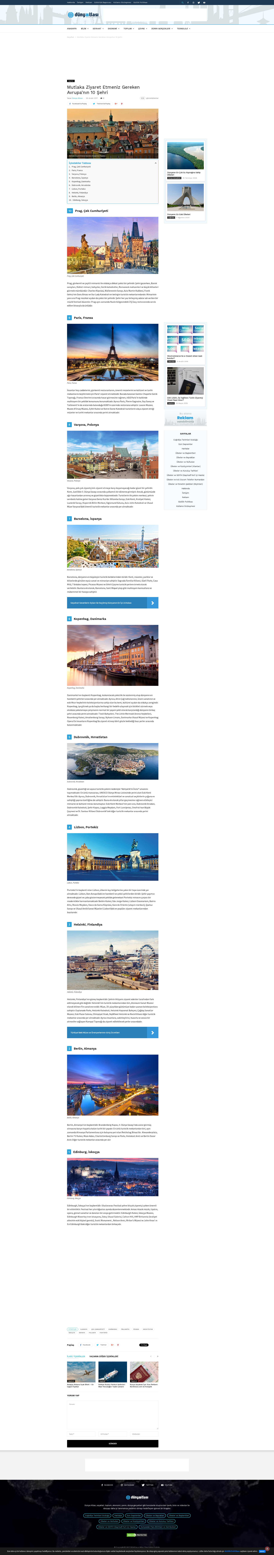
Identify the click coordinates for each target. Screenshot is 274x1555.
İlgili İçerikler (76, 1356)
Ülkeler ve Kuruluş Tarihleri (185, 471)
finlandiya (125, 1329)
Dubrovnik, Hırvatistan (81, 185)
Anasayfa (72, 29)
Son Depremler (186, 444)
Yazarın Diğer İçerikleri (103, 1356)
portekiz (103, 1332)
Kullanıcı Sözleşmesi (122, 2)
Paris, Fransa (77, 170)
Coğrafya (171, 217)
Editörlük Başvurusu (102, 2)
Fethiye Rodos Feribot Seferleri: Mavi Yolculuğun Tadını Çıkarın (111, 1386)
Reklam (89, 2)
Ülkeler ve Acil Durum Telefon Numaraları (185, 480)
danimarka (112, 1329)
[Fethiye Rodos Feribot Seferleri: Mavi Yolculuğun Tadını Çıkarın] (112, 1372)
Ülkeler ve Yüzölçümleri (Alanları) (186, 466)
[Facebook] (188, 2)
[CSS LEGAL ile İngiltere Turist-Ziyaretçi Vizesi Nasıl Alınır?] (185, 381)
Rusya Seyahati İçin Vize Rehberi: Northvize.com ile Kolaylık (144, 1386)
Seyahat (97, 29)
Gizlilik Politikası (140, 2)
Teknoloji (182, 29)
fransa (136, 1329)
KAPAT (262, 1551)
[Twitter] (199, 2)
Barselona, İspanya (80, 177)
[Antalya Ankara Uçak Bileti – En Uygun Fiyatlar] (81, 1372)
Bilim (83, 29)
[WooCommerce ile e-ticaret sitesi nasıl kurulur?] (185, 339)
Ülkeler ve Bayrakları (185, 457)
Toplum (128, 29)
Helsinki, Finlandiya (80, 192)
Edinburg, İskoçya (80, 200)
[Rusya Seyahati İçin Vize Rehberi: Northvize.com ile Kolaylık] (144, 1372)
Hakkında (71, 2)
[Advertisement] (155, 14)
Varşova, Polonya (79, 174)
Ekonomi (112, 29)
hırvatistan (148, 1329)
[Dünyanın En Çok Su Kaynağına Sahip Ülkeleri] (185, 155)
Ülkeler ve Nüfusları (186, 462)
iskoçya (72, 1332)
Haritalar (185, 449)
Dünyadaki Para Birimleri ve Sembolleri (158, 1527)
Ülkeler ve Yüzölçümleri (133, 1521)
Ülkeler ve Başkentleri (186, 453)
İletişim (80, 2)
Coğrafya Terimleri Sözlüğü (185, 440)
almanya (83, 1329)
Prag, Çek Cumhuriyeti (81, 166)
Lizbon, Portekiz (79, 189)
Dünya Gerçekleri (160, 29)
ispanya (82, 1332)
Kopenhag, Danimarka (81, 181)
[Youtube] (204, 2)
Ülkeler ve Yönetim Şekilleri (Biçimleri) (185, 484)
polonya (92, 1332)
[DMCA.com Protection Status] (137, 1536)
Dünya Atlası (77, 98)
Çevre (141, 29)
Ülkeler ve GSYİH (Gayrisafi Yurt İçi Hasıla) (185, 475)
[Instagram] (193, 2)
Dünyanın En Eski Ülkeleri (178, 214)
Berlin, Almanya (78, 196)
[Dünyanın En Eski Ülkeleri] (185, 197)
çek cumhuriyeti (98, 1329)
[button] (182, 3)
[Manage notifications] (267, 1548)
